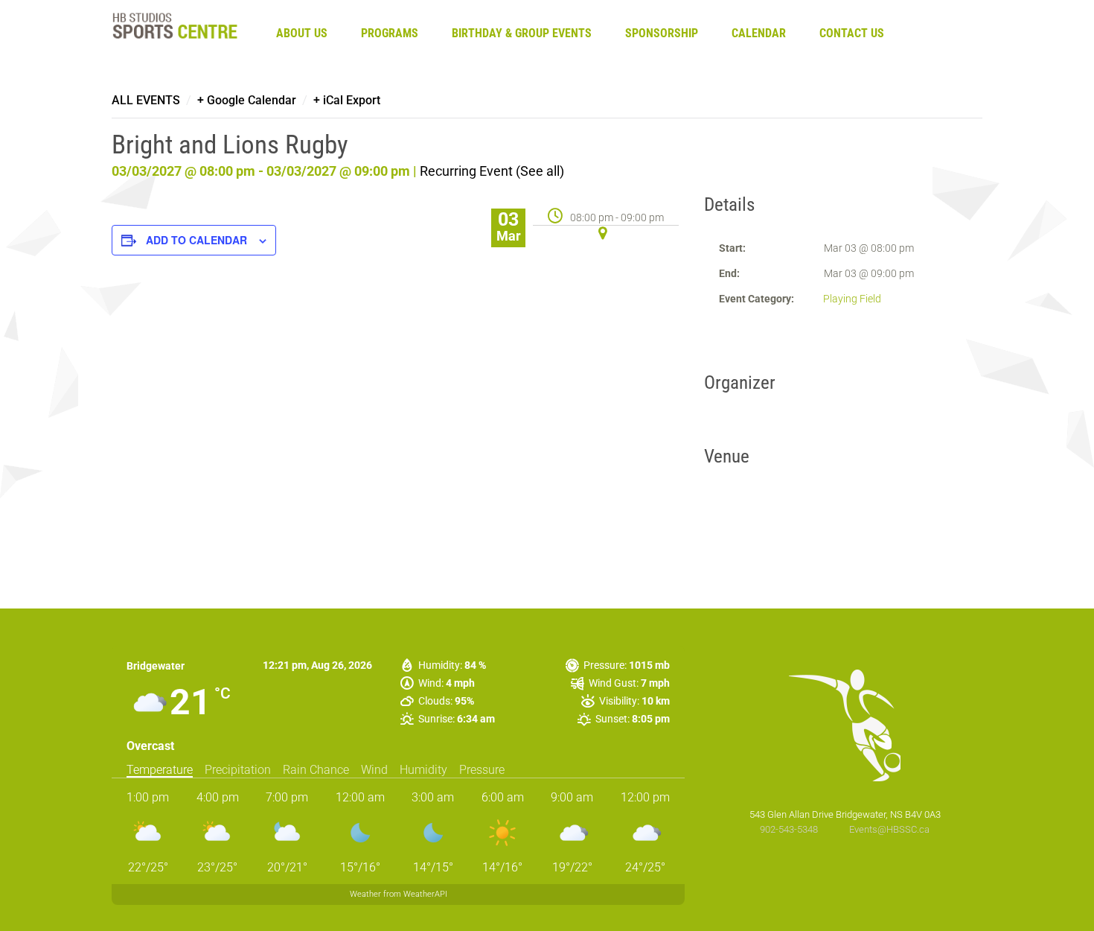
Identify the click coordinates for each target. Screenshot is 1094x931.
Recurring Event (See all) (492, 171)
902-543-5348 (790, 829)
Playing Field (852, 299)
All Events (146, 100)
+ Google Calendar (246, 100)
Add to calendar (196, 239)
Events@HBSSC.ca (889, 829)
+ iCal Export (346, 100)
